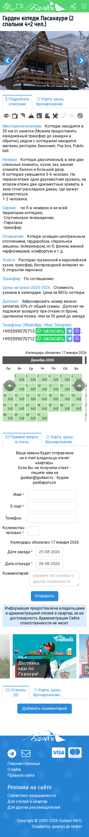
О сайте (14, 769)
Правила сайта (20, 775)
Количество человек (13, 530)
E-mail (17, 506)
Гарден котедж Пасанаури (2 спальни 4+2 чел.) (38, 21)
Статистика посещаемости (31, 795)
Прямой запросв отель (24, 439)
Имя (18, 494)
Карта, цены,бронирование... (50, 101)
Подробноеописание (18, 101)
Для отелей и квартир (27, 801)
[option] (44, 60)
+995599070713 (18, 331)
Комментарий (15, 576)
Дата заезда (20, 552)
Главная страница (23, 763)
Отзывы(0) (18, 692)
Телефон (14, 518)
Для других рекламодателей (33, 807)
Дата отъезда (19, 563)
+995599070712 (18, 338)
